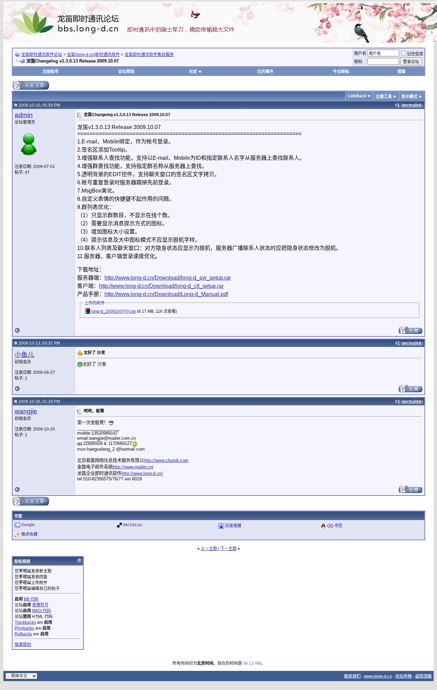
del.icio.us (132, 524)
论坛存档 (403, 676)
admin (24, 114)
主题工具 (384, 96)
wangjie (26, 411)
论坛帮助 (126, 71)
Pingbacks (24, 628)
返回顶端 (423, 676)
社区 (193, 71)
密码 (358, 61)
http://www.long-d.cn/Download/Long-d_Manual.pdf (166, 294)
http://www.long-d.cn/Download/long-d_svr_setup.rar (167, 278)
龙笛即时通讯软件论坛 (41, 54)
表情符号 (40, 605)
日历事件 (265, 71)
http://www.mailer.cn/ (133, 466)
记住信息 (415, 54)
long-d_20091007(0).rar (113, 311)
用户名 (360, 53)
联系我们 (352, 676)
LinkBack (357, 96)
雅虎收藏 (29, 534)
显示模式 (409, 96)
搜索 (401, 71)
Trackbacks (25, 622)
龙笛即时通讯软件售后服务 (149, 54)
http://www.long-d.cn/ (142, 473)
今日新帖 (341, 71)
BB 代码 (31, 599)
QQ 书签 (334, 525)
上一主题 (209, 548)
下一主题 (228, 548)
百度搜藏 (233, 525)
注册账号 (50, 71)
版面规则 (23, 644)
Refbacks (23, 634)
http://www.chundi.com (166, 460)
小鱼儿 (24, 354)
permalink (412, 105)
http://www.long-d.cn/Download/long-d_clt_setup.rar (161, 286)
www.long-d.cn (378, 676)
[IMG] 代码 (41, 610)
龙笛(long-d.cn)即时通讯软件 (93, 54)
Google (28, 524)
